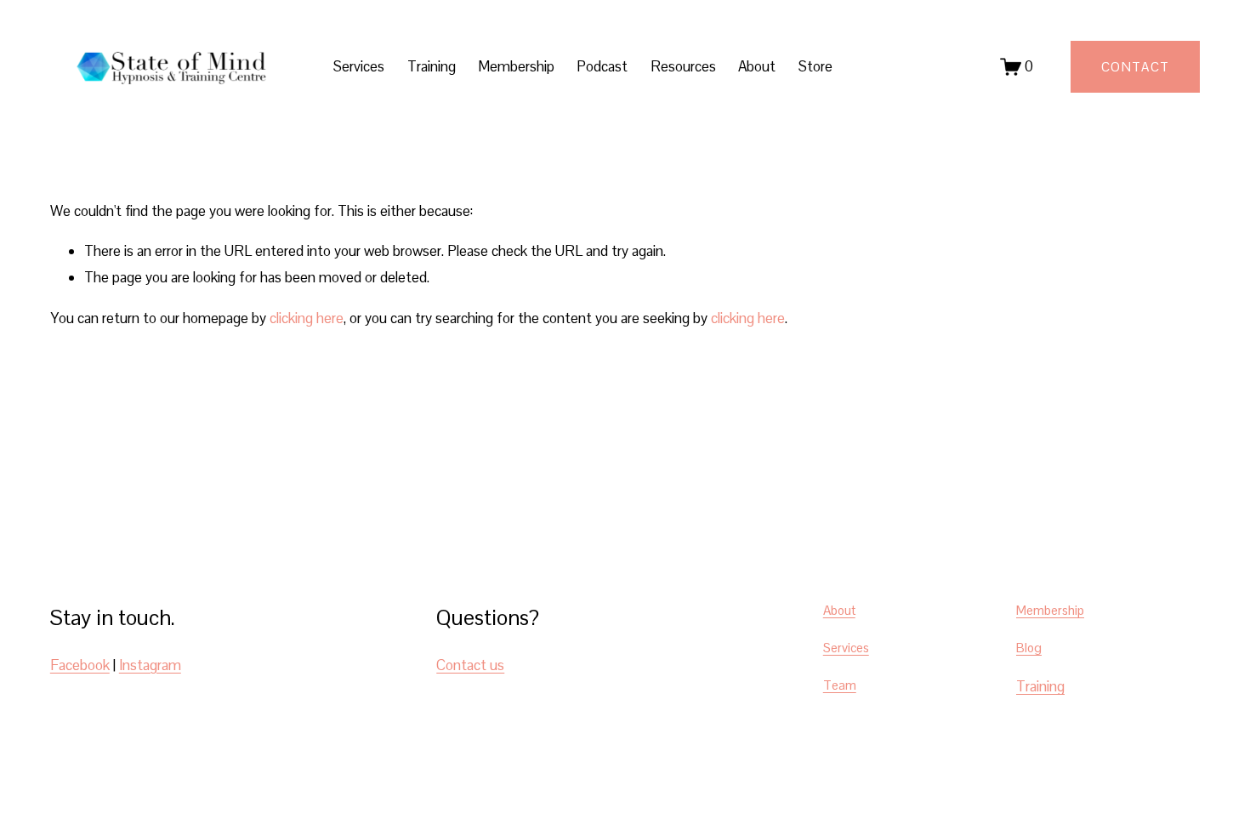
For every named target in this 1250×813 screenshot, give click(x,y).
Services (846, 648)
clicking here (307, 318)
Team (839, 685)
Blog (1029, 648)
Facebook (80, 665)
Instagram (150, 665)
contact (1135, 67)
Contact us (470, 665)
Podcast (602, 66)
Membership (516, 66)
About (757, 66)
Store (815, 66)
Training (431, 66)
